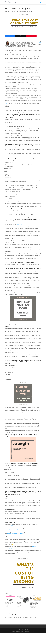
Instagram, (9, 548)
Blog (18, 11)
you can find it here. (12, 525)
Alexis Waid (8, 11)
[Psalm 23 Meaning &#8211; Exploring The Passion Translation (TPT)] (35, 598)
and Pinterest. (14, 548)
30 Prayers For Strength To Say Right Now (15, 533)
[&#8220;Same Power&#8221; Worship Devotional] (22, 598)
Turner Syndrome (14, 105)
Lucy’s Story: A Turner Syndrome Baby (9, 603)
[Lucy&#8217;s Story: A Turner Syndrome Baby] (10, 598)
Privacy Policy (22, 626)
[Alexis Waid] (7, 44)
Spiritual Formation (30, 11)
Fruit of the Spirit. (19, 224)
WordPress (32, 631)
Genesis (22, 147)
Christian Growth (22, 11)
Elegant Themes (20, 631)
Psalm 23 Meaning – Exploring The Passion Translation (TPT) (34, 603)
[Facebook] (40, 42)
